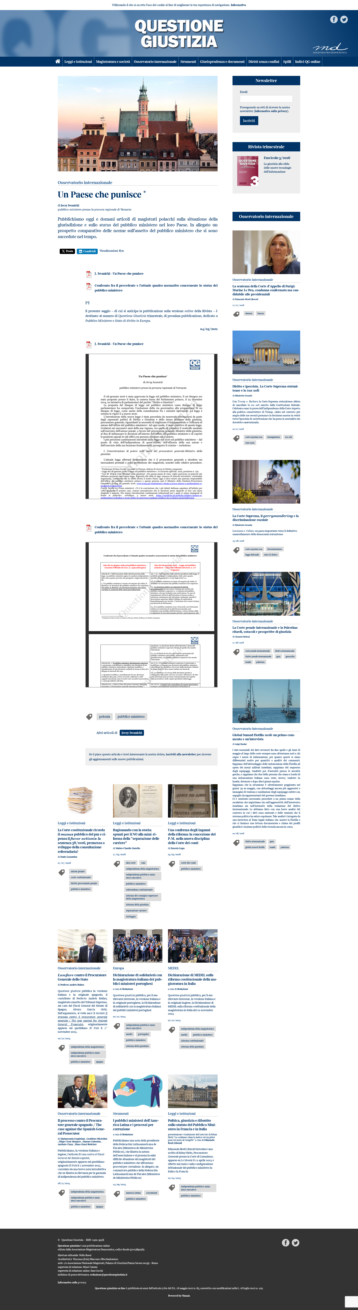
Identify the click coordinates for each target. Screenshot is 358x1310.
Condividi (89, 251)
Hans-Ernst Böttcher (86, 1144)
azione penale (78, 871)
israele (248, 662)
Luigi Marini (240, 744)
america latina (133, 1192)
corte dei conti (188, 862)
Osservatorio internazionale (155, 61)
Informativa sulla (72, 1282)
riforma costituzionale (192, 1040)
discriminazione (274, 549)
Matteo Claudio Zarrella (128, 848)
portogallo (143, 1034)
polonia (104, 716)
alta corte (131, 862)
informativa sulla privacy (271, 111)
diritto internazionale (284, 650)
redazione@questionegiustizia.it (108, 1274)
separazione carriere (136, 910)
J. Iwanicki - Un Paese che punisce (119, 273)
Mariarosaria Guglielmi (72, 1138)
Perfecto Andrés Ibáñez (72, 984)
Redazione (127, 989)
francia (260, 313)
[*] (87, 303)
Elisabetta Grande (243, 395)
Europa (118, 968)
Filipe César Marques (70, 1141)
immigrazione (273, 437)
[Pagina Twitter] (344, 19)
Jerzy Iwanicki (70, 205)
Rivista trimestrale (266, 146)
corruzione (151, 1192)
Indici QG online (307, 61)
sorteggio (131, 916)
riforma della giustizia (137, 904)
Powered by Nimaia (179, 1295)
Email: (244, 92)
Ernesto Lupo (178, 848)
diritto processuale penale (84, 883)
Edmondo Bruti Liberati (246, 299)
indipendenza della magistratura (142, 868)
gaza (278, 656)
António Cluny (66, 1144)
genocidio (290, 656)
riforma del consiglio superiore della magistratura (142, 897)
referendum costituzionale (139, 889)
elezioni (248, 313)
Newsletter (266, 80)
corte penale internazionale (257, 650)
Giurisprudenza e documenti (222, 61)
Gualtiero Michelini (97, 1138)
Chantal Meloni (242, 636)
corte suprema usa (253, 437)
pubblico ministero (131, 716)
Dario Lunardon (68, 856)
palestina (260, 662)
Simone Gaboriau (92, 1141)
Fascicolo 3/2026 (277, 158)
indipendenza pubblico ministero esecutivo (141, 876)
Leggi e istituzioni (78, 61)
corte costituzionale (81, 877)
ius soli (288, 437)
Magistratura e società (113, 61)
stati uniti (249, 442)
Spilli (287, 61)
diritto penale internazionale (258, 656)
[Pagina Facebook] (334, 19)
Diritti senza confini (264, 61)
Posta (69, 251)
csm (143, 862)
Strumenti (188, 61)
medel (129, 1034)
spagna (99, 1061)
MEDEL (173, 968)
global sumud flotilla (254, 847)
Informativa (238, 5)
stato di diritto (270, 554)
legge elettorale (252, 554)
